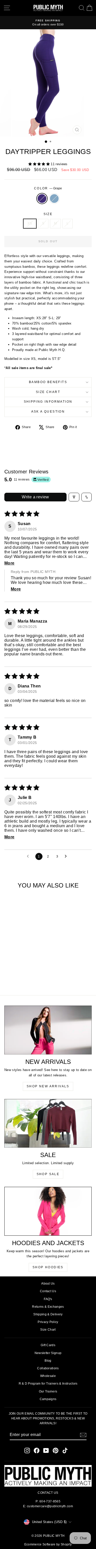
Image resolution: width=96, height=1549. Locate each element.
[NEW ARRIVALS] (48, 1030)
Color (48, 188)
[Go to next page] (67, 856)
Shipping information (48, 401)
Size (48, 214)
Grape (42, 198)
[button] (39, 164)
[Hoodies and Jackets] (48, 1211)
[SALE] (48, 1123)
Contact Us (48, 1291)
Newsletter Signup (48, 1353)
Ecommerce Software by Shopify (48, 1544)
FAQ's (48, 1299)
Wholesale (48, 1376)
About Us (48, 1283)
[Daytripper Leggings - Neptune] (24, 977)
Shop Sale (48, 1174)
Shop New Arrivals (48, 1086)
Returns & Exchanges (48, 1306)
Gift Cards (48, 1345)
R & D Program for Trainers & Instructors (48, 1383)
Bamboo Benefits (48, 382)
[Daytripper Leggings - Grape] (18, 977)
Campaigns (48, 1399)
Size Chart (48, 392)
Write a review (35, 497)
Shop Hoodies (48, 1267)
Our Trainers (48, 1391)
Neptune (54, 198)
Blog (48, 1360)
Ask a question (48, 411)
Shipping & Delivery (47, 1314)
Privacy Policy (48, 1322)
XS (29, 223)
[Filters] (74, 497)
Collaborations (48, 1368)
